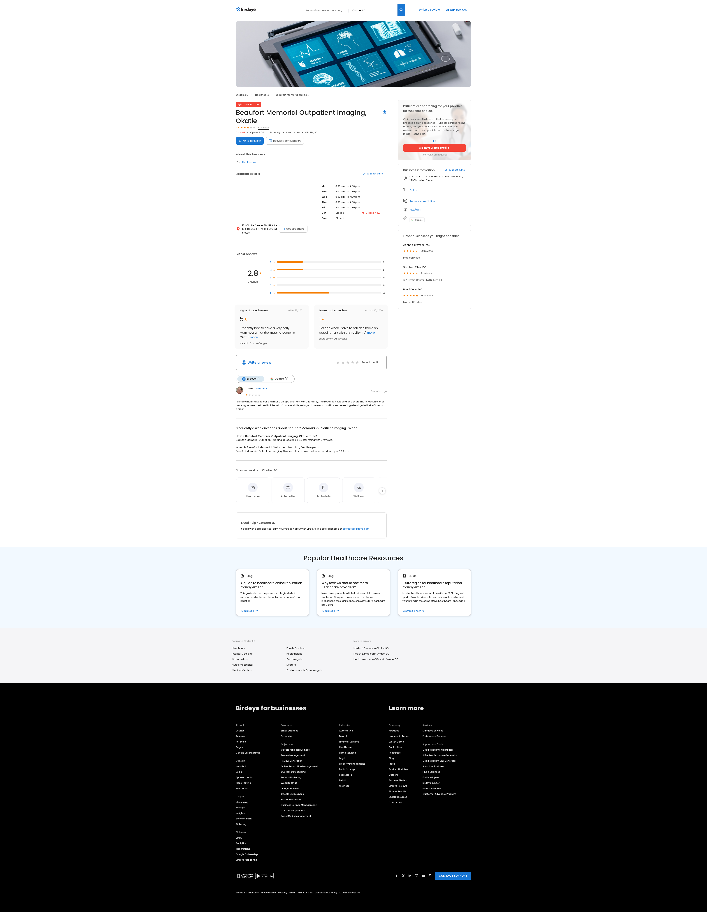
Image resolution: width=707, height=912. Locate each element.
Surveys (240, 807)
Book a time (395, 747)
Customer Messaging (293, 771)
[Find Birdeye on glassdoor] (430, 876)
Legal (342, 758)
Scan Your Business (433, 766)
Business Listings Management (299, 805)
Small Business (289, 730)
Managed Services (433, 730)
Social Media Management (296, 816)
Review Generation (292, 760)
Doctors (291, 665)
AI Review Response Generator (440, 755)
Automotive (346, 730)
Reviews (240, 736)
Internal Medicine (242, 653)
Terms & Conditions (247, 892)
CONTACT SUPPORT (453, 876)
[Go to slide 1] (433, 141)
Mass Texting (243, 782)
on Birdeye (261, 388)
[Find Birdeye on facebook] (396, 876)
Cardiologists (294, 659)
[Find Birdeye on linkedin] (409, 876)
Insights (240, 813)
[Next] (382, 490)
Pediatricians (294, 653)
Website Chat (289, 782)
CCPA (309, 892)
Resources (395, 752)
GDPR (292, 892)
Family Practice (295, 648)
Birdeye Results (397, 791)
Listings (240, 730)
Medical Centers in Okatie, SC (371, 648)
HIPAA (301, 892)
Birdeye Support (432, 782)
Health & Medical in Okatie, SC (371, 653)
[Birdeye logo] (246, 9)
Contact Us (395, 802)
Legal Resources (398, 796)
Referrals (241, 741)
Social (239, 771)
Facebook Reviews (291, 799)
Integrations (243, 848)
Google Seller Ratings (248, 752)
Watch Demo (396, 741)
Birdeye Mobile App (246, 859)
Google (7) (281, 379)
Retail (342, 780)
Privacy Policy (268, 892)
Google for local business (295, 749)
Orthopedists (240, 659)
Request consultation (287, 141)
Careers (393, 774)
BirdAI (239, 837)
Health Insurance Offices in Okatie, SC (376, 659)
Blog (391, 758)
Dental (343, 736)
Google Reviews (290, 788)
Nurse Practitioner (242, 665)
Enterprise (286, 736)
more (253, 337)
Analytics (241, 843)
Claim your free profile (434, 148)
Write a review (429, 10)
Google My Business (292, 794)
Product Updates (398, 769)
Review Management (293, 755)
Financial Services (349, 741)
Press (392, 763)
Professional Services (434, 736)
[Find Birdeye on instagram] (416, 876)
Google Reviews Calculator (438, 749)
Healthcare (262, 95)
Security (282, 892)
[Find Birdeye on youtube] (423, 876)
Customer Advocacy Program (439, 794)
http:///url (415, 209)
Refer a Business (432, 788)
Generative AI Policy (326, 892)
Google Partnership (247, 854)
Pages (239, 747)
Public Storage (347, 769)
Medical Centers (242, 670)
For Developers (431, 777)
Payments (242, 788)
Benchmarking (244, 818)
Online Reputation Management (299, 766)
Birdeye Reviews (398, 785)
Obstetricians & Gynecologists (304, 670)
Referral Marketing (291, 777)
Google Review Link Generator (439, 760)
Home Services (347, 752)
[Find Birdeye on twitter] (403, 876)
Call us (414, 190)
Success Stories (398, 780)
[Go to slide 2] (435, 141)
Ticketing (241, 824)
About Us (394, 730)
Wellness (344, 785)
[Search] (401, 10)
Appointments (244, 777)
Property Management (352, 763)
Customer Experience (293, 810)
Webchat (241, 766)
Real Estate (345, 774)
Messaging (242, 802)
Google (419, 219)
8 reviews (263, 127)
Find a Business (431, 771)
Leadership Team (399, 736)
